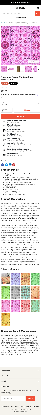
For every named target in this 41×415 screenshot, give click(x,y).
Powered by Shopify (20, 411)
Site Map (36, 406)
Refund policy (19, 406)
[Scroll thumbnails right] (38, 69)
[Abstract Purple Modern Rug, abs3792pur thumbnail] (4, 69)
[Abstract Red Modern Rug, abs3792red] (25, 306)
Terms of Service (7, 406)
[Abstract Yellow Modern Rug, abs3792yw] (6, 319)
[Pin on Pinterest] (13, 164)
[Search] (37, 13)
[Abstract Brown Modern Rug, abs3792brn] (25, 279)
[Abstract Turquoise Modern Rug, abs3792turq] (35, 306)
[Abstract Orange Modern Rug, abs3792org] (35, 292)
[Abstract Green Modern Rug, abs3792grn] (6, 292)
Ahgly (5, 87)
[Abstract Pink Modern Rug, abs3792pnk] (6, 306)
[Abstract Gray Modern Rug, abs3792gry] (15, 292)
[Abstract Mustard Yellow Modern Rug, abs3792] (6, 278)
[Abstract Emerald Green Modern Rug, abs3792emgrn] (35, 279)
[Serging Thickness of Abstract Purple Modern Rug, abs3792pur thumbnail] (20, 69)
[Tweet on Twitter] (6, 164)
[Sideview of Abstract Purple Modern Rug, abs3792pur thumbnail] (11, 69)
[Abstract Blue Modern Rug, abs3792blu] (15, 279)
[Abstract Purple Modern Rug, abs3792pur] (15, 306)
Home (3, 23)
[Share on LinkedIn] (10, 164)
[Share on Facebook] (2, 164)
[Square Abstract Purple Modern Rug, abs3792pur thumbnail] (29, 69)
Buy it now (20, 116)
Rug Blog (28, 406)
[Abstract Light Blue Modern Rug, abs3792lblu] (25, 292)
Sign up (30, 398)
